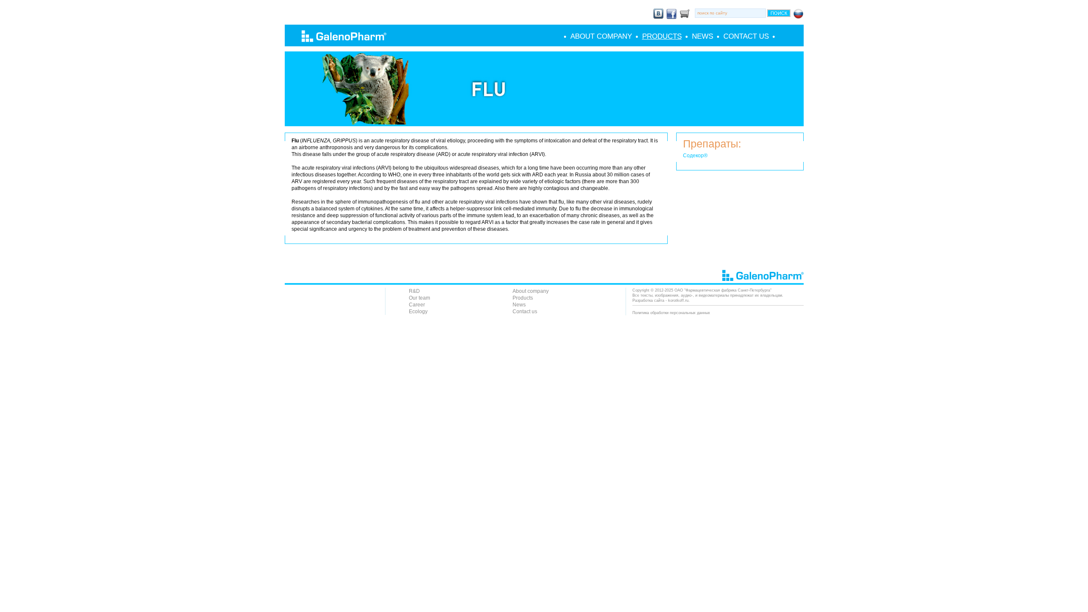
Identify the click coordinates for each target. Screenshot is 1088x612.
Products (662, 36)
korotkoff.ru (678, 300)
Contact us (746, 36)
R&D (414, 291)
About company (601, 36)
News (702, 36)
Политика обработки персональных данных (671, 313)
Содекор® (695, 156)
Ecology (418, 311)
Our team (419, 298)
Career (417, 305)
